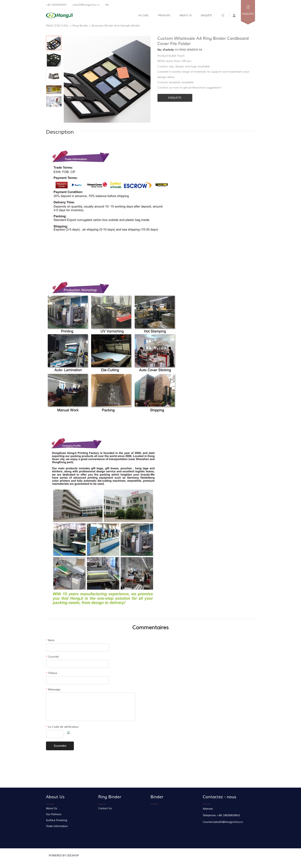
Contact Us (105, 808)
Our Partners (53, 814)
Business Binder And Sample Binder (116, 25)
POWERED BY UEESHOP (64, 855)
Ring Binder (80, 25)
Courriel (52, 656)
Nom (50, 640)
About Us (185, 15)
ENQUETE (248, 13)
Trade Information (57, 826)
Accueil (143, 15)
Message (53, 689)
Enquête (206, 15)
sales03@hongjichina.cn (85, 4)
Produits (164, 15)
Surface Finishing (56, 820)
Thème (51, 673)
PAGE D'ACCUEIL (57, 25)
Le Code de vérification (62, 727)
